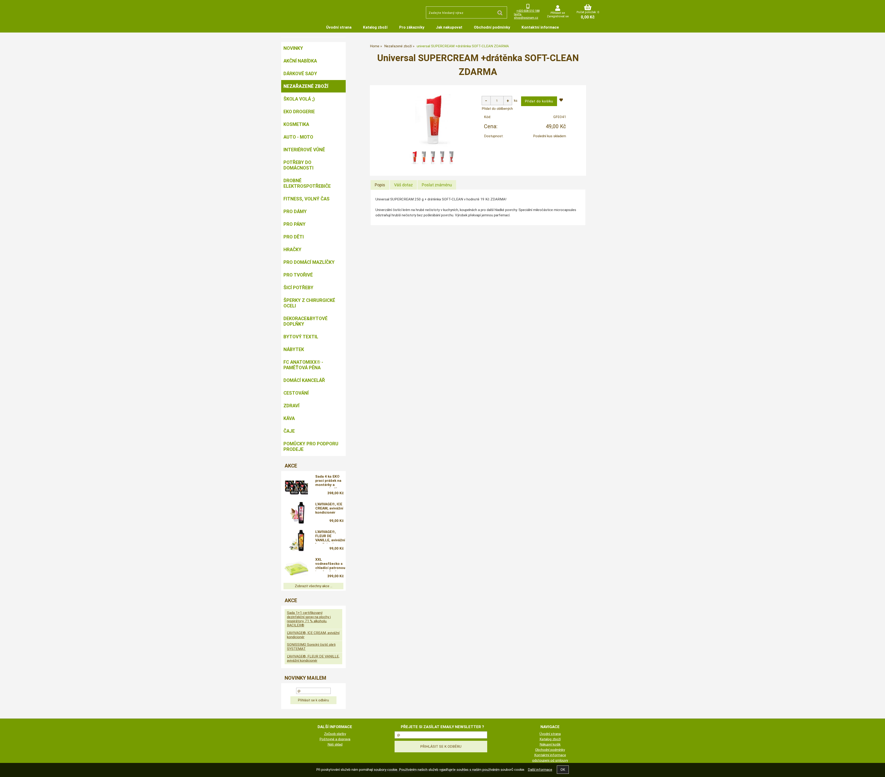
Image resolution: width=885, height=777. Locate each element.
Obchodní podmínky (492, 27)
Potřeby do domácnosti (298, 165)
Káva (289, 418)
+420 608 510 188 (528, 10)
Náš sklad (334, 744)
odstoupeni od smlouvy (550, 760)
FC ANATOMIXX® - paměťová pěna (303, 364)
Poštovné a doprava (334, 739)
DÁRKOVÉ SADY (300, 73)
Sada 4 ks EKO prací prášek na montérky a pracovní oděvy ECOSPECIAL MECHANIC (328, 481)
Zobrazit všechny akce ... (313, 586)
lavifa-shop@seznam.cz (526, 15)
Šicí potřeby (298, 287)
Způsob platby (335, 734)
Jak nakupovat (449, 27)
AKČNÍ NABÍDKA (300, 61)
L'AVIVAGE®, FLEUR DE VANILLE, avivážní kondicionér (330, 537)
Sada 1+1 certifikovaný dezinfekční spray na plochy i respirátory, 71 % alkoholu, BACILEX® (309, 619)
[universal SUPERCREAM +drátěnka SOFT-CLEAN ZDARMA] (432, 120)
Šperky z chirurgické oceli (309, 303)
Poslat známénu (437, 184)
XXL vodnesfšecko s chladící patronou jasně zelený (330, 564)
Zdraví (291, 405)
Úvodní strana (338, 27)
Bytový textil (300, 336)
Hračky (292, 249)
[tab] (380, 185)
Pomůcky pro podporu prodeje (310, 446)
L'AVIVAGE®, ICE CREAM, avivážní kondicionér (329, 508)
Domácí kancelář (304, 380)
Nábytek (293, 349)
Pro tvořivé (298, 275)
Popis (380, 184)
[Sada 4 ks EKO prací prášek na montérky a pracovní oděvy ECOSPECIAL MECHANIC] (296, 485)
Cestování (296, 393)
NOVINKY (293, 48)
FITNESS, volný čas (306, 199)
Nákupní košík (550, 744)
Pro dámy (295, 211)
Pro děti (293, 237)
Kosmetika (296, 124)
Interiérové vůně (304, 149)
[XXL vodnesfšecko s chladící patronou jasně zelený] (296, 568)
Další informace (540, 770)
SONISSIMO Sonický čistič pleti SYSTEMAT (311, 647)
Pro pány (294, 224)
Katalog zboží (375, 27)
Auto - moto (298, 137)
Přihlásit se (558, 13)
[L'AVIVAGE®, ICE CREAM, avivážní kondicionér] (296, 513)
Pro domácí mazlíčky (309, 262)
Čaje (289, 431)
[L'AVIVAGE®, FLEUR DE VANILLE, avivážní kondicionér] (296, 540)
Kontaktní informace (540, 27)
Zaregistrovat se (558, 16)
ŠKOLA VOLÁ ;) (299, 99)
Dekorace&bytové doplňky (305, 321)
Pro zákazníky (411, 27)
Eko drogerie (299, 111)
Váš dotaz (403, 184)
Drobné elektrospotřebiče (307, 183)
